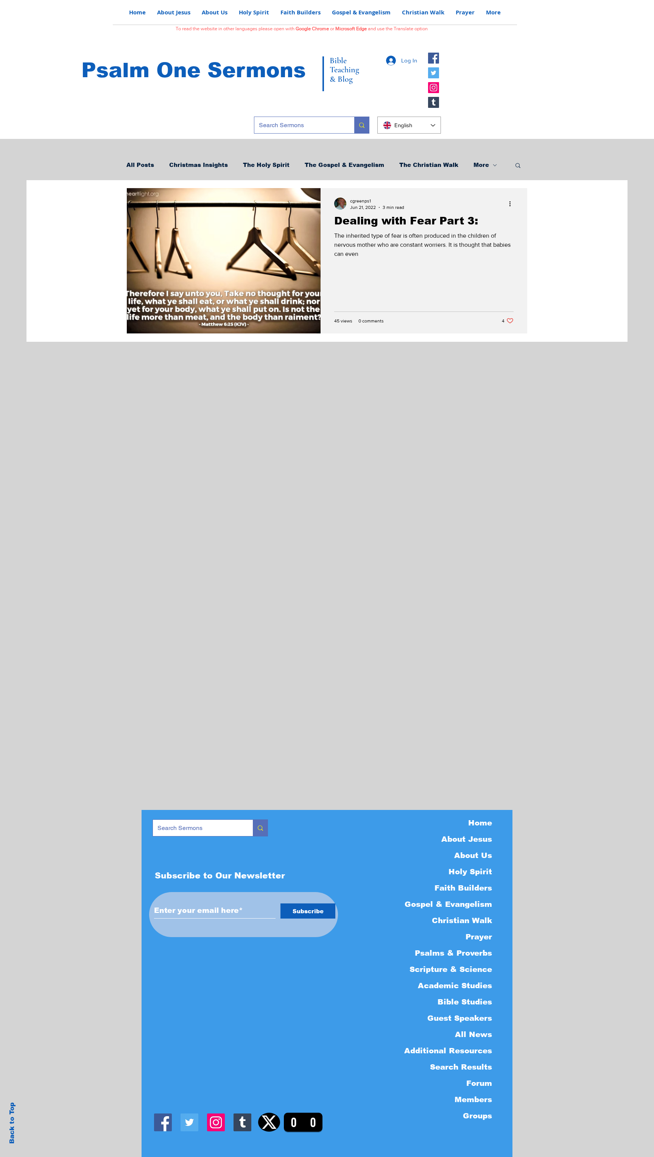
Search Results (461, 1067)
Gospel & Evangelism (448, 904)
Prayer (479, 937)
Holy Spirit (470, 871)
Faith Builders (463, 888)
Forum (479, 1083)
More (481, 165)
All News (473, 1034)
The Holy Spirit (266, 165)
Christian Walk (462, 920)
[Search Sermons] (361, 125)
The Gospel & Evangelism (344, 165)
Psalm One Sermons (193, 70)
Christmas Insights (198, 165)
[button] (518, 166)
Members (473, 1099)
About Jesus (466, 839)
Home (480, 823)
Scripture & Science (451, 969)
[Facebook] (433, 58)
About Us (473, 855)
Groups (477, 1116)
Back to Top (12, 1123)
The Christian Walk (428, 165)
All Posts (140, 165)
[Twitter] (433, 72)
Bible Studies (465, 1002)
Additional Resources (448, 1050)
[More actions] (512, 203)
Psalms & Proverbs (453, 953)
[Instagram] (433, 87)
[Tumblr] (433, 102)
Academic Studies (455, 985)
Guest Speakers (459, 1018)
